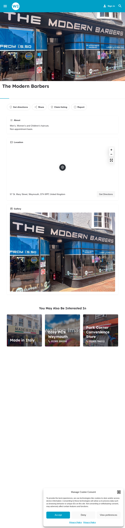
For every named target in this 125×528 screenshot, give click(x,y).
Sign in (111, 6)
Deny (83, 515)
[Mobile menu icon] (5, 6)
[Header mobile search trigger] (120, 6)
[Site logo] (16, 6)
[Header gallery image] (62, 46)
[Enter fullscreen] (111, 160)
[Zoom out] (111, 154)
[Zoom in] (111, 150)
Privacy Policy (75, 522)
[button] (118, 492)
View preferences (108, 515)
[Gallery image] (62, 252)
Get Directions (106, 194)
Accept (58, 515)
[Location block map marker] (62, 167)
